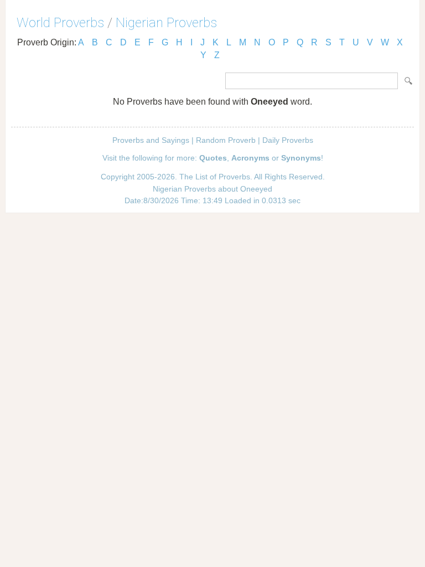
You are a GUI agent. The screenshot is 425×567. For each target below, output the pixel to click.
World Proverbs (60, 22)
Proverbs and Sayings (150, 140)
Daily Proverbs (287, 140)
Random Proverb (226, 140)
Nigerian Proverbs (166, 22)
